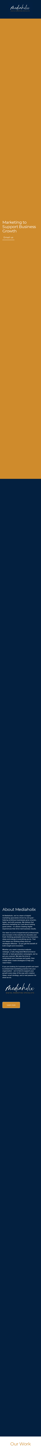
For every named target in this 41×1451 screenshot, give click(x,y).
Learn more (11, 1005)
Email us (8, 237)
